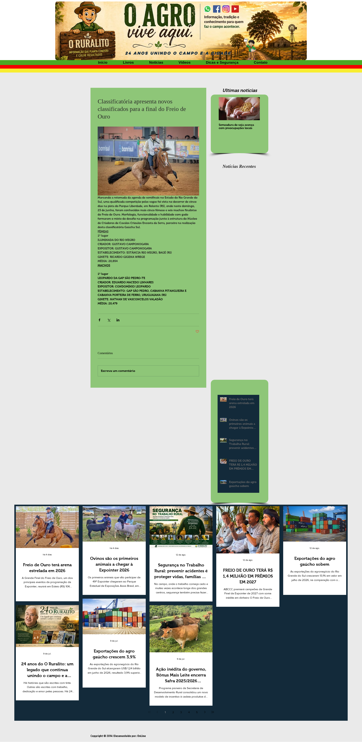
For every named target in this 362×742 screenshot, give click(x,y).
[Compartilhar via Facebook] (99, 320)
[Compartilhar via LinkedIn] (118, 320)
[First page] (149, 712)
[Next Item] (253, 109)
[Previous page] (157, 712)
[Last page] (212, 712)
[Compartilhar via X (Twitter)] (108, 320)
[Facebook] (216, 9)
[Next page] (204, 712)
